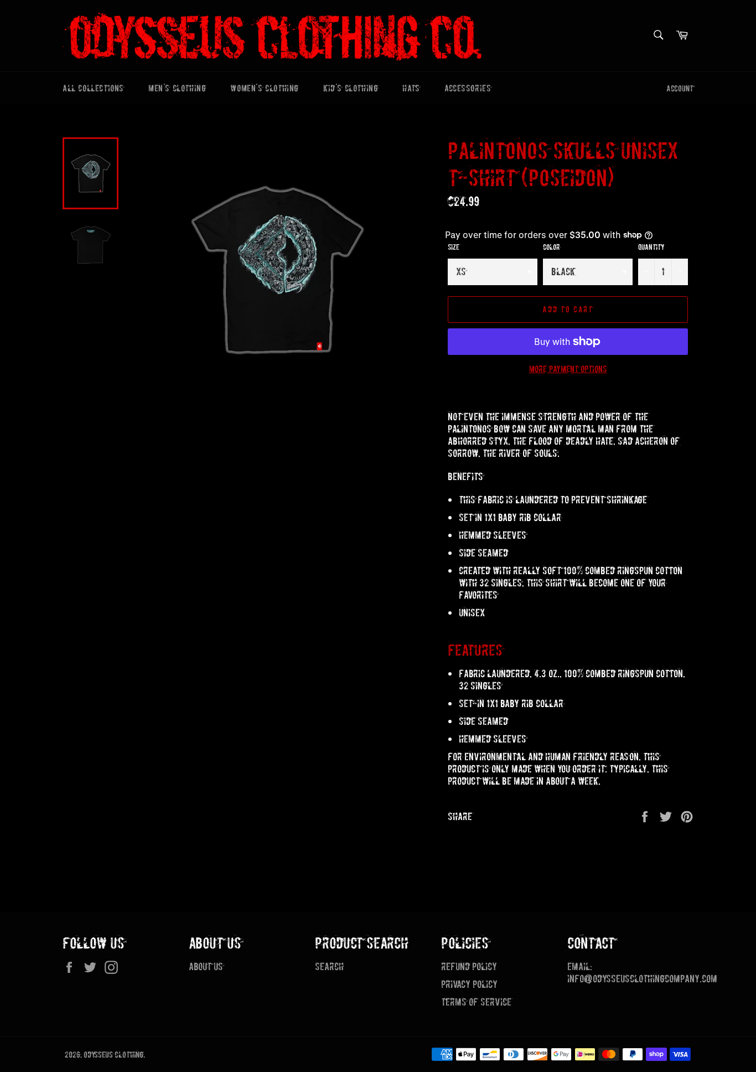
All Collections (93, 88)
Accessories (467, 88)
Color (551, 247)
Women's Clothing (264, 88)
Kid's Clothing (350, 88)
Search (329, 966)
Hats (411, 88)
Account (679, 88)
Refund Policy (469, 966)
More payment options (568, 369)
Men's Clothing (177, 88)
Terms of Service (476, 1002)
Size (453, 247)
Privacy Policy (469, 984)
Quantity (651, 247)
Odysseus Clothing (113, 1055)
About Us (206, 966)
